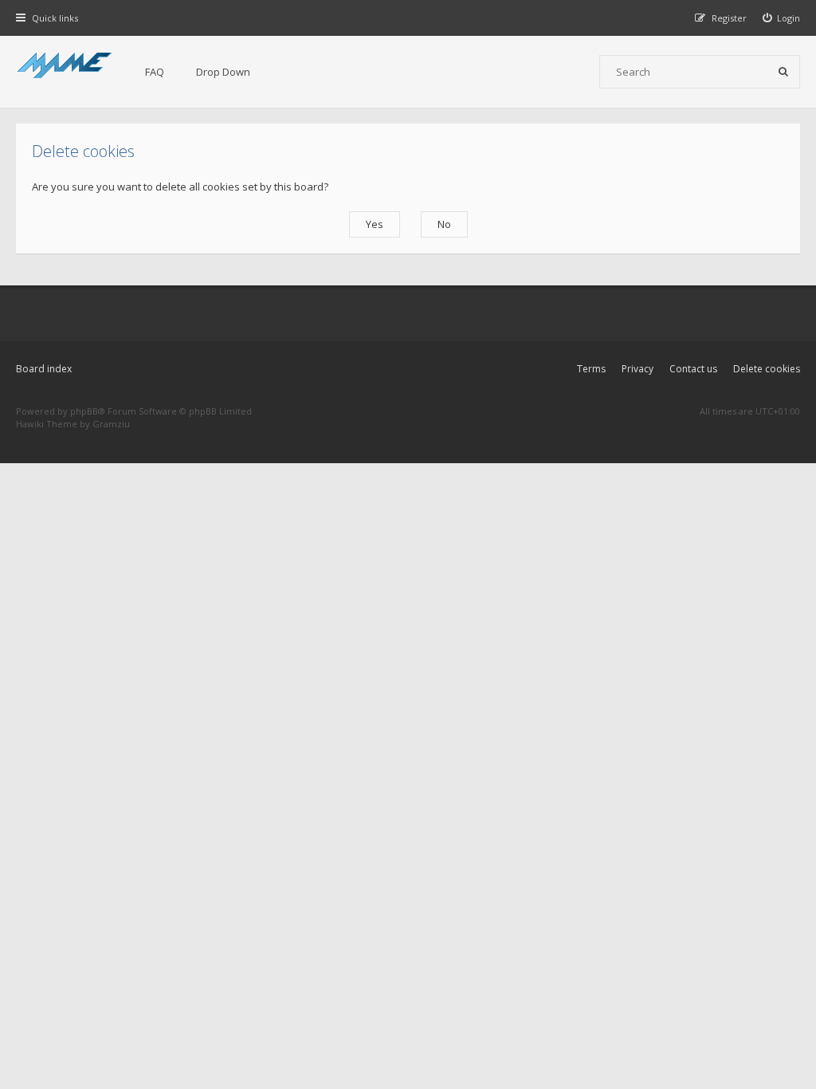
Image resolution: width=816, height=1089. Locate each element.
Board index (44, 368)
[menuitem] (782, 18)
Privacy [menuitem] (637, 368)
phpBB (84, 411)
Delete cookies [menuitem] (766, 368)
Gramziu (111, 424)
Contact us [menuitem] (693, 368)
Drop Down (223, 72)
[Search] (783, 72)
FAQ (154, 72)
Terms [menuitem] (591, 368)
